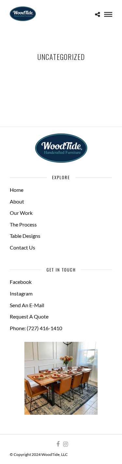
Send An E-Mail (27, 305)
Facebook (21, 282)
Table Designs (25, 236)
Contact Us (22, 247)
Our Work (21, 213)
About (17, 201)
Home (16, 190)
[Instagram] (65, 444)
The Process (23, 224)
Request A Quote (29, 316)
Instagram (21, 293)
